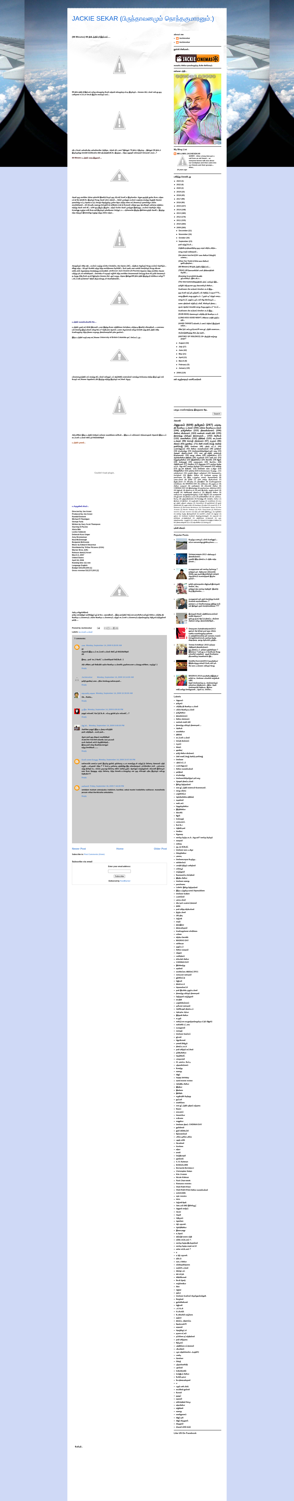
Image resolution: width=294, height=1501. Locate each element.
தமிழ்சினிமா (186, 430)
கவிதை (218, 466)
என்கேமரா (204, 484)
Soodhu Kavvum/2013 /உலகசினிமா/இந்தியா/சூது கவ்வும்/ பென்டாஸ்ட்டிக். (203, 662)
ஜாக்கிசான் (211, 503)
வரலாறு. (179, 1071)
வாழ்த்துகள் (180, 872)
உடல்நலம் (179, 1233)
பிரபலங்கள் (180, 1143)
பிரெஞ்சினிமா (179, 471)
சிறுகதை (202, 464)
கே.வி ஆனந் (181, 1280)
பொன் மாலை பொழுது (90, 760)
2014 (179, 210)
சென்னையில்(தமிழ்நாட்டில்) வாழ (204, 451)
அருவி (178, 1215)
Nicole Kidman (188, 509)
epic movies (187, 512)
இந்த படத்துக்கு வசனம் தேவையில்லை (202, 477)
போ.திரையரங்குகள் (180, 522)
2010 (179, 224)
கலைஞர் (179, 1031)
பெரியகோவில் (181, 1371)
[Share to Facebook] (114, 628)
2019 (179, 192)
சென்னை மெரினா (183, 894)
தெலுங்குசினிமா (180, 460)
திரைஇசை (201, 482)
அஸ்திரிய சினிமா (213, 499)
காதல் (178, 922)
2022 (179, 185)
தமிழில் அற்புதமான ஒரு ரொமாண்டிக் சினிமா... (195, 285)
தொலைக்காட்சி (182, 987)
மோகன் (179, 1392)
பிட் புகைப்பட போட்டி (183, 1062)
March (182, 361)
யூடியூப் (178, 1396)
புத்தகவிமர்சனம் (188, 499)
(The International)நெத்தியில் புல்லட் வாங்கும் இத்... (198, 282)
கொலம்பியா (200, 503)
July (181, 347)
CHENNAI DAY (179, 488)
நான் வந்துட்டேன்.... (185, 244)
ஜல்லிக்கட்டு (180, 978)
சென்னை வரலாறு (211, 475)
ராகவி (213, 505)
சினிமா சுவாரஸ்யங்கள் (200, 449)
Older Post (160, 848)
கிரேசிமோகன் (181, 1277)
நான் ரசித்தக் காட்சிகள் (185, 1049)
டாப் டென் (179, 1308)
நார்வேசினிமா (204, 497)
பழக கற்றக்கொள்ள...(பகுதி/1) (187, 1352)
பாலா (83, 645)
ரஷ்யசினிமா (197, 522)
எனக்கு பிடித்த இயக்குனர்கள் (186, 514)
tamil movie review (184, 1081)
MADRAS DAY (191, 484)
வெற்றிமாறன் (181, 1156)
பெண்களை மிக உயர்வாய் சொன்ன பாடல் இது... (195, 289)
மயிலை (179, 934)
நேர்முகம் (179, 1343)
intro (178, 1199)
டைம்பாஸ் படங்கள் (86, 632)
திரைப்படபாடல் (190, 497)
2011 (179, 220)
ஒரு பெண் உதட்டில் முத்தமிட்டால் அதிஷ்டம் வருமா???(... (199, 293)
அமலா (178, 1212)
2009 (179, 228)
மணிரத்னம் (196, 486)
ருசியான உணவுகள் (183, 1006)
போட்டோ (213, 462)
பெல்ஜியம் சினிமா (213, 520)
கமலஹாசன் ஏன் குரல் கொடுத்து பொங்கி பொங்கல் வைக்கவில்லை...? (204, 600)
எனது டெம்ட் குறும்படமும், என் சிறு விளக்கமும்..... (197, 300)
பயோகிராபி (180, 1349)
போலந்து (200, 499)
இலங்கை (176, 501)
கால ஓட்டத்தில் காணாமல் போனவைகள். (191, 788)
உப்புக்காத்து (182, 451)
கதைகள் (207, 466)
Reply (84, 668)
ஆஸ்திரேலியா (181, 1227)
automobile (181, 1193)
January (182, 368)
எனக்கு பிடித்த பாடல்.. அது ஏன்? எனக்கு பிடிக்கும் (197, 465)
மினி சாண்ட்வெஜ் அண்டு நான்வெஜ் (189, 756)
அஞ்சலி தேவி (181, 1202)
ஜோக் (219, 460)
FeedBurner (125, 881)
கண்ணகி (85, 786)
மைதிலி (176, 492)
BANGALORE (182, 1165)
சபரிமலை (179, 1118)
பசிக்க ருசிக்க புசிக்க (184, 1137)
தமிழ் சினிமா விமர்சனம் (185, 753)
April (181, 357)
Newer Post (79, 848)
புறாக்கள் (179, 1368)
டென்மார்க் (180, 1311)
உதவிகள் (179, 968)
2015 (179, 206)
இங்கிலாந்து (193, 488)
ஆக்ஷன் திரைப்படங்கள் (183, 453)
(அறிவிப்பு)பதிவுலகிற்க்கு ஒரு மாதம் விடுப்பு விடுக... (197, 248)
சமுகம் (213, 441)
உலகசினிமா (185, 438)
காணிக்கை (211, 501)
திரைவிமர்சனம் (207, 430)
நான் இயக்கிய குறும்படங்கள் (208, 490)
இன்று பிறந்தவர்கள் (183, 784)
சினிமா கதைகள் (180, 486)
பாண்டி (195, 520)
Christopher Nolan (208, 507)
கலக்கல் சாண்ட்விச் (206, 433)
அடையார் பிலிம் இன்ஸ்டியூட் (203, 512)
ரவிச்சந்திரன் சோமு (183, 1402)
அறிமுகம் (179, 1218)
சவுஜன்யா (179, 1121)
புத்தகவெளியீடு (182, 1365)
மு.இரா (84, 709)
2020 (179, 188)
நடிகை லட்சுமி (181, 1333)
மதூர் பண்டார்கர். (182, 1386)
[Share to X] (111, 628)
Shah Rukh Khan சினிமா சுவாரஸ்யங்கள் (192, 1190)
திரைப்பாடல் (190, 490)
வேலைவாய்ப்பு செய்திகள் (185, 875)
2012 (179, 217)
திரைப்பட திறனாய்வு (183, 1321)
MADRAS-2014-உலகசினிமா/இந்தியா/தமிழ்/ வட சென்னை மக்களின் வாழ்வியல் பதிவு (204, 678)
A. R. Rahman (182, 1162)
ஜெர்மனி (179, 1305)
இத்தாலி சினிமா (212, 492)
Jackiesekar (87, 677)
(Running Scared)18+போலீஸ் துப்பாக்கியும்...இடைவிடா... (190, 277)
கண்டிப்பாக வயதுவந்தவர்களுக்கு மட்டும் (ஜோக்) (191, 494)
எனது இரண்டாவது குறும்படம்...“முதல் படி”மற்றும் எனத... (199, 296)
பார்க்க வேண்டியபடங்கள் (210, 428)
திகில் (190, 479)
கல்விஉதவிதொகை (183, 1265)
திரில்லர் (201, 438)
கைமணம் (180, 1112)
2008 (179, 373)
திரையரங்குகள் (182, 928)
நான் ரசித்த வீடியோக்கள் (208, 479)
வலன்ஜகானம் (181, 1414)
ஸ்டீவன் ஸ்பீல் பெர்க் (183, 1427)
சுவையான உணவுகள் (184, 975)
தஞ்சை (179, 1318)
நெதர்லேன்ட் (180, 1056)
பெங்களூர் (183, 462)
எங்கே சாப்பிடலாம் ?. (183, 1240)
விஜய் (178, 1075)
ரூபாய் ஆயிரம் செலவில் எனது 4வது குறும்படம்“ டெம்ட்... (199, 307)
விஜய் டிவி (179, 1418)
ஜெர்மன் (179, 490)
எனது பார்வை (195, 455)
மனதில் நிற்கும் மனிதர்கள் (197, 473)
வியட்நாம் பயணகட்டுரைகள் (186, 903)
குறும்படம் (214, 484)
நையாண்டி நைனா (88, 693)
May (181, 354)
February (183, 365)
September (184, 241)
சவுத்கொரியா (181, 1283)
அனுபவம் (179, 424)
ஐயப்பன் (179, 1099)
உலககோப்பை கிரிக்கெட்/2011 (210, 488)
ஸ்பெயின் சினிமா (211, 486)
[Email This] (105, 628)
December (183, 231)
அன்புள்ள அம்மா (182, 1012)
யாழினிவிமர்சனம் (182, 1003)
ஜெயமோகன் (181, 1040)
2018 (179, 195)
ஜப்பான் (179, 497)
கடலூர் (178, 1018)
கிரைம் (177, 443)
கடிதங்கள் (200, 458)
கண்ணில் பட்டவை (183, 1025)
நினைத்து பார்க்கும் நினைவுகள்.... (190, 436)
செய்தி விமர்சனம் (195, 441)
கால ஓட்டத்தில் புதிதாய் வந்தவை (188, 1106)
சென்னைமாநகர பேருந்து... (208, 471)
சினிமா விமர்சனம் (182, 433)
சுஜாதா (216, 514)
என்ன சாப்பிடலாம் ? (183, 1249)
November (183, 234)
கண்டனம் (213, 458)
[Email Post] (98, 628)
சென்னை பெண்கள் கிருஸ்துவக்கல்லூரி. (195, 516)
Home (119, 848)
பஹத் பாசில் (188, 505)
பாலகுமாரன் (180, 1059)
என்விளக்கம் (178, 473)
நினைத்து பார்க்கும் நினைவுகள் (188, 993)
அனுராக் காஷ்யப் (182, 1208)
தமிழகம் (200, 424)
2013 (179, 213)
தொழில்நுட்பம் (181, 1330)
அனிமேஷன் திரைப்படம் (192, 492)
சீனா (178, 1287)
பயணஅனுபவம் (179, 449)
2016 (179, 202)
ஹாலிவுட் (189, 443)
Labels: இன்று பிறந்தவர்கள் (187, 887)
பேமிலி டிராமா (181, 1377)
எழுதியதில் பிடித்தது (198, 501)
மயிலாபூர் (179, 869)
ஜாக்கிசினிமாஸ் (182, 1302)
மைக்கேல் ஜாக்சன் (183, 1389)
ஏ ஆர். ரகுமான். (182, 1255)
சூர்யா (176, 516)
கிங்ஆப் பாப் (180, 1271)
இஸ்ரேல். (185, 501)
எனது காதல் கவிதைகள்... (188, 252)
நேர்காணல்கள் (181, 1134)
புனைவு (191, 471)
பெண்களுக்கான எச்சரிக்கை (186, 931)
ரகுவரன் (179, 1399)
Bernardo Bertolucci (190, 507)
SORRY (192, 156)
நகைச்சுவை (178, 477)
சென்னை (194, 446)
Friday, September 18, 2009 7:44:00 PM (107, 786)
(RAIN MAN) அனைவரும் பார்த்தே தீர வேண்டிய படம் (198, 314)
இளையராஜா (180, 1230)
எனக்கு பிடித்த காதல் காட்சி (186, 1246)
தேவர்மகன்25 (181, 1324)
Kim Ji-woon (181, 1174)
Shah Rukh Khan (183, 1187)
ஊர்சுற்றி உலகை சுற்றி (184, 1237)
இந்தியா (179, 1087)
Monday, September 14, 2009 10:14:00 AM (115, 677)
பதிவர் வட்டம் (210, 446)
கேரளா (178, 1109)
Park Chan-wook (204, 509)
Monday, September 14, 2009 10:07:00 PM (117, 760)
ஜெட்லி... (85, 725)
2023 (179, 181)
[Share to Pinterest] (117, 628)
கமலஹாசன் (217, 494)
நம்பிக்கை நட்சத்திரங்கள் (182, 518)
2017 (179, 199)
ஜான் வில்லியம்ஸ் (182, 1131)
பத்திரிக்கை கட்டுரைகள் (204, 518)
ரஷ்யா (206, 505)
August (182, 343)
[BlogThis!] (108, 628)
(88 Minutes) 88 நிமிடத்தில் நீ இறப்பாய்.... (194, 267)
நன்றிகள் (217, 449)
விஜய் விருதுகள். (182, 1421)
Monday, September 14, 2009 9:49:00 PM (106, 725)
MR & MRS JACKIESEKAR (188, 154)
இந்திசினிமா (196, 460)
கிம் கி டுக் (180, 1274)
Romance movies (183, 1184)
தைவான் (216, 516)
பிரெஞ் (202, 520)
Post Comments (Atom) (94, 854)
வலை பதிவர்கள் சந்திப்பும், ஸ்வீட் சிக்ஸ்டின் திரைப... (197, 303)
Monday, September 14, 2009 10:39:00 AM (114, 693)
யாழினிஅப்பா (212, 455)
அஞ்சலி (179, 919)
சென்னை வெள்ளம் (183, 1034)
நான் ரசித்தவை (182, 1340)
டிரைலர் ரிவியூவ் (182, 1043)
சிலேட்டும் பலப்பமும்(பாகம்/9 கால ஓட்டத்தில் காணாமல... (199, 329)
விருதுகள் (180, 1424)
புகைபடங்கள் (178, 479)
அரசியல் (217, 436)
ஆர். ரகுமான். (181, 1224)
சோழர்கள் (180, 1299)
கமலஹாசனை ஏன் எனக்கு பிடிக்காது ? (203, 569)
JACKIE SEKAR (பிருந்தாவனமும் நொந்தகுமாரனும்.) (143, 18)
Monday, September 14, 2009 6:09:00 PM (105, 709)
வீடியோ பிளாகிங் (182, 937)
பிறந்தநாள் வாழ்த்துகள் (184, 997)
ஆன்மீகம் (218, 512)
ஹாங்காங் (180, 1159)
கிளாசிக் (209, 460)
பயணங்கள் (180, 897)
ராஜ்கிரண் (179, 1408)
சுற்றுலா (179, 953)
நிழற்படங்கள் (178, 482)
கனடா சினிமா (181, 1262)
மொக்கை (198, 505)
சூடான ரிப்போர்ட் (185, 469)
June (181, 350)
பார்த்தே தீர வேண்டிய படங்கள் (187, 706)
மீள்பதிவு (190, 482)
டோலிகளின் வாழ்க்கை (184, 1315)
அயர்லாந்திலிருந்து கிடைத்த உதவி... (191, 333)
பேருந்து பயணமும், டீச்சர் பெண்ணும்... (203, 540)
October (182, 238)
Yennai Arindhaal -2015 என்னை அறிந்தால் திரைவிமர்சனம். (202, 646)
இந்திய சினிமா (193, 475)
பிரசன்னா (179, 1358)
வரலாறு (206, 522)
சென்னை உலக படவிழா (207, 469)
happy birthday (182, 1078)
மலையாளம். (198, 462)
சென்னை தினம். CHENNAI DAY (189, 1124)
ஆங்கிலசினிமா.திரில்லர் (183, 458)
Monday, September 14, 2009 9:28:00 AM (104, 645)
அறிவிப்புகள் (178, 464)
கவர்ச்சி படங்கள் (205, 514)
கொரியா (191, 464)
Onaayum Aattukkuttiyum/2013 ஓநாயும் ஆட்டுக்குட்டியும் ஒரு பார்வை (202, 630)
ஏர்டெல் (178, 1259)
